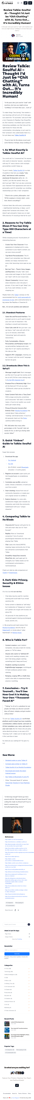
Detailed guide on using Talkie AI (16, 760)
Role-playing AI (19, 902)
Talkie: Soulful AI (18, 170)
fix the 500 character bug (15, 380)
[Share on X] (18, 910)
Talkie (16, 295)
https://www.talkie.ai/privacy (12, 856)
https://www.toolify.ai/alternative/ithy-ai (15, 869)
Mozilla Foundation (21, 411)
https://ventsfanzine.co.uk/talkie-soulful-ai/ (16, 842)
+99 (23, 1072)
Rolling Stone (16, 633)
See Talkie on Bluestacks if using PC (17, 777)
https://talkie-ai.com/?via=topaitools (14, 839)
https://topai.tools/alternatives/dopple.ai (15, 894)
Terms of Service (22, 1093)
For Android (12, 460)
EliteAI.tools (13, 573)
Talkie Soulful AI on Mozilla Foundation (18, 767)
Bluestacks (24, 467)
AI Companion (9, 902)
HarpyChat (8, 783)
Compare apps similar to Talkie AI (16, 764)
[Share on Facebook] (15, 910)
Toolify (5, 573)
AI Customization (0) (10, 1052)
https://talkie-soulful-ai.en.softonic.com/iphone (16, 863)
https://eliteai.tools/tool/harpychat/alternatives (16, 872)
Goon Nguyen (15, 1098)
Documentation (7, 1093)
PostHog (20, 939)
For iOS (10, 464)
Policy (25, 418)
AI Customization (10, 905)
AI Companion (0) (9, 1050)
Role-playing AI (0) (21, 1050)
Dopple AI (16, 783)
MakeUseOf (6, 630)
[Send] (29, 924)
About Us (14, 1093)
